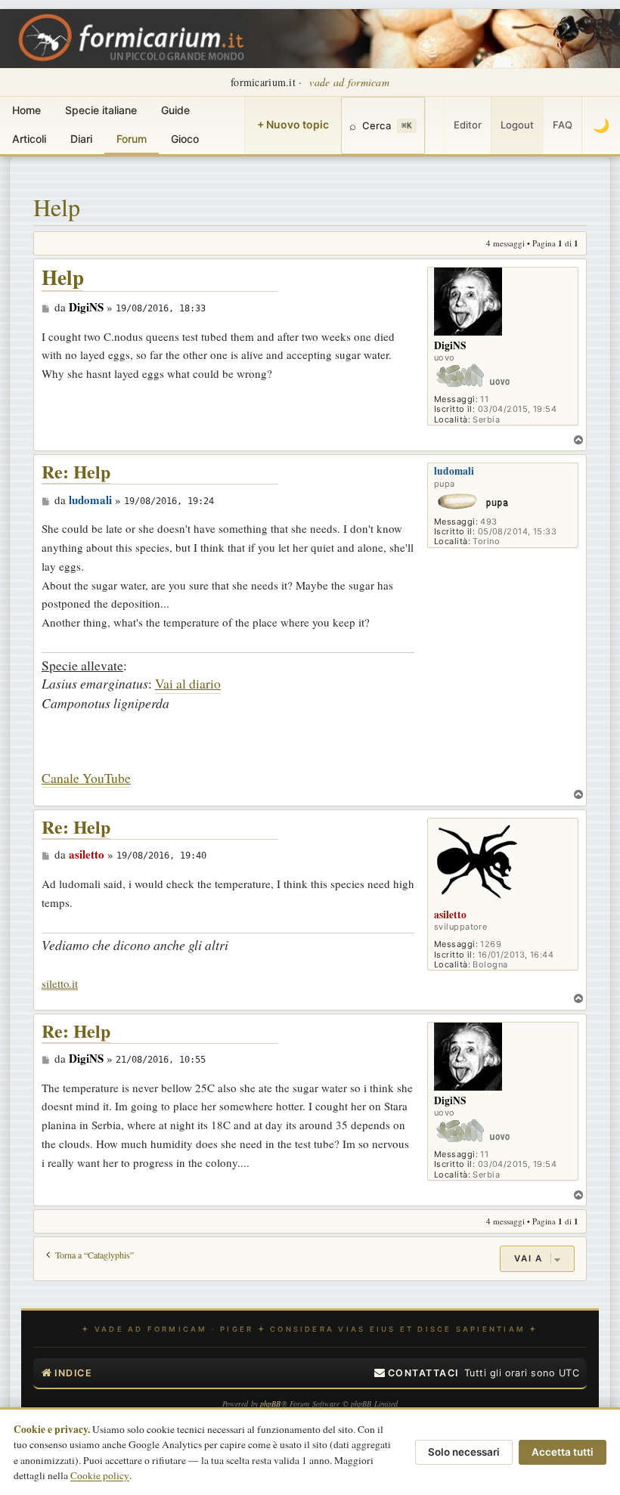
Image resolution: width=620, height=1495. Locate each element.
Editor (468, 125)
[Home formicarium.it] (310, 38)
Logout (517, 125)
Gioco (185, 138)
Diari (81, 138)
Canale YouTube (86, 778)
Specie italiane (101, 110)
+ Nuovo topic (293, 124)
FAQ (562, 125)
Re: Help (76, 472)
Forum (131, 138)
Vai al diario (188, 683)
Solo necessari (464, 1452)
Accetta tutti (563, 1452)
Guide (175, 110)
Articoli (29, 138)
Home (26, 110)
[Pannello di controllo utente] (435, 125)
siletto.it (60, 984)
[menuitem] (416, 1373)
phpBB (270, 1403)
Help (56, 206)
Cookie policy (99, 1475)
